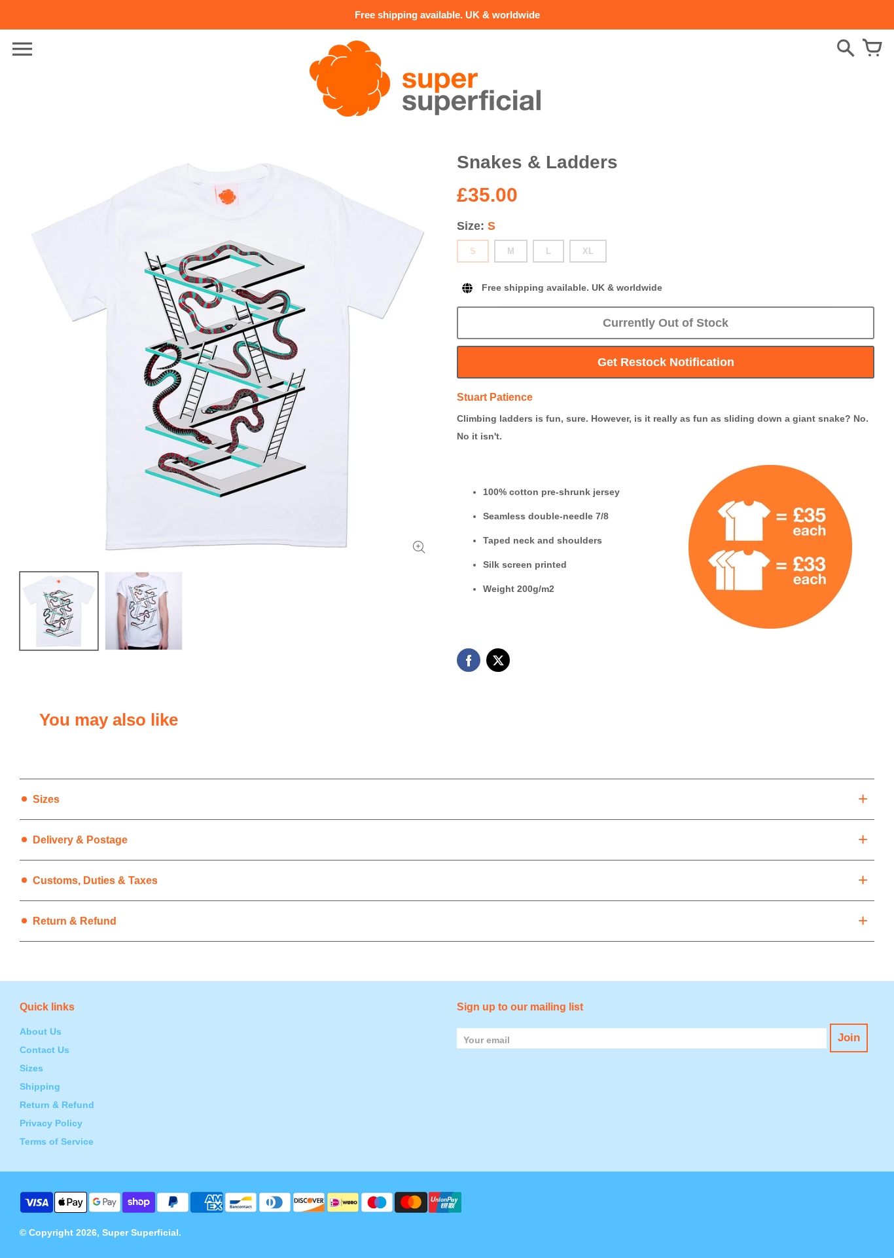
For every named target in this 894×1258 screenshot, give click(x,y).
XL (588, 251)
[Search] (845, 49)
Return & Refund (57, 1105)
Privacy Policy (51, 1123)
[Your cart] (872, 49)
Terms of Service (57, 1141)
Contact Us (44, 1050)
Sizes (31, 1068)
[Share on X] (498, 660)
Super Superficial (140, 1232)
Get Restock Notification (666, 362)
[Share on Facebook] (468, 660)
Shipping (40, 1086)
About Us (41, 1031)
